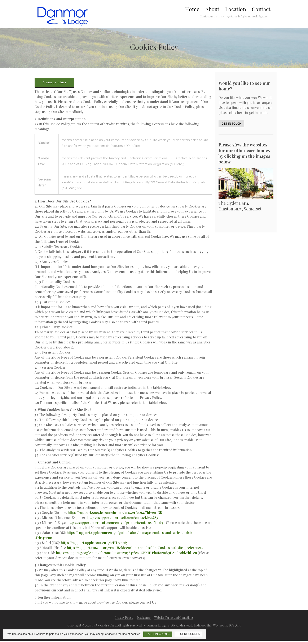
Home (192, 9)
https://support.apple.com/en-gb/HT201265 (94, 542)
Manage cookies (54, 82)
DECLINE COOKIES (188, 634)
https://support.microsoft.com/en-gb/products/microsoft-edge (116, 522)
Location (235, 9)
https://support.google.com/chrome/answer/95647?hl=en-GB (115, 512)
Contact (261, 9)
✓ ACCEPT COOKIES (157, 634)
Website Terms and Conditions (173, 618)
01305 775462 (225, 16)
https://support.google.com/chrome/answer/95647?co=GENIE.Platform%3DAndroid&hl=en (126, 553)
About (212, 9)
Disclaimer (144, 618)
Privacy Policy (124, 618)
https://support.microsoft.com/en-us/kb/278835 (123, 517)
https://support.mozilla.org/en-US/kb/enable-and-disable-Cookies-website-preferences (135, 547)
